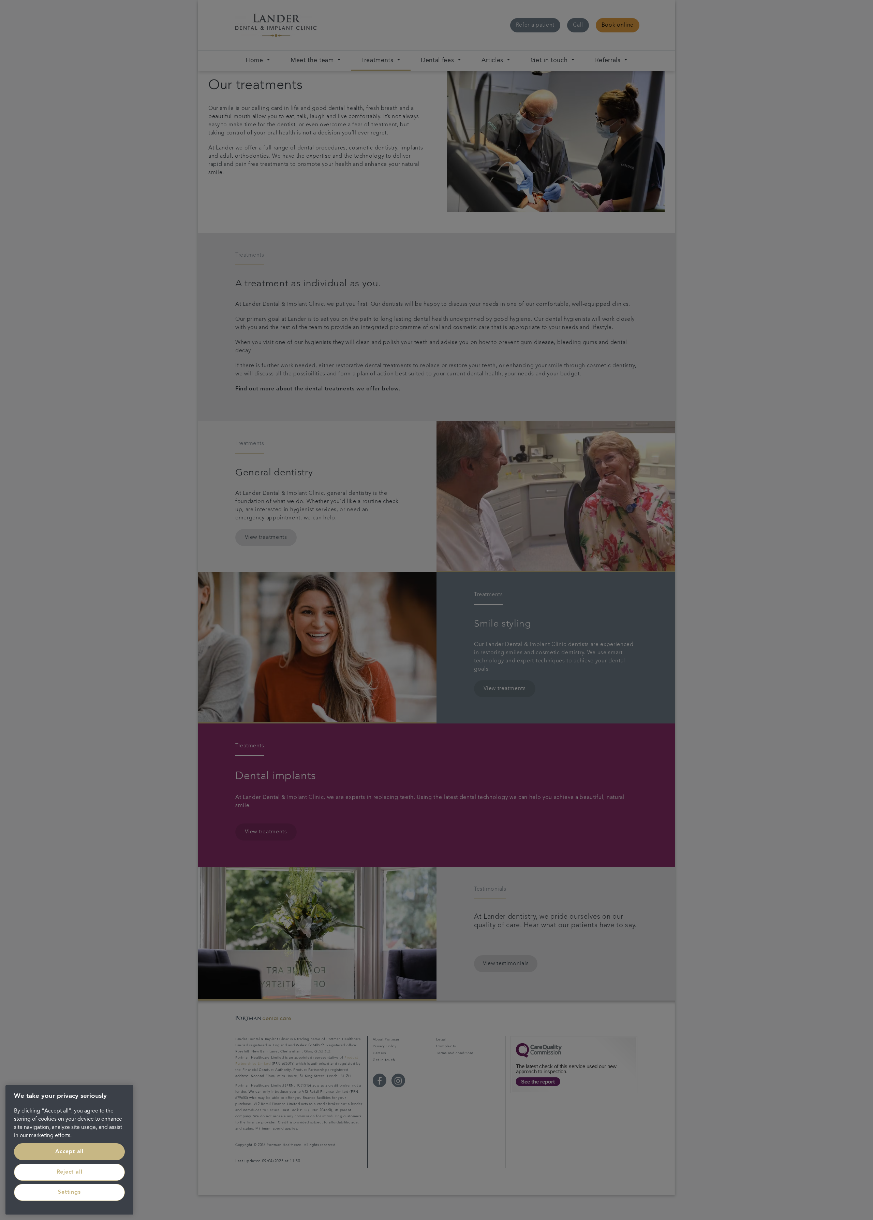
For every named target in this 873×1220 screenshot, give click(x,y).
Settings (69, 1192)
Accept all (69, 1151)
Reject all (70, 1172)
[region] (69, 1150)
